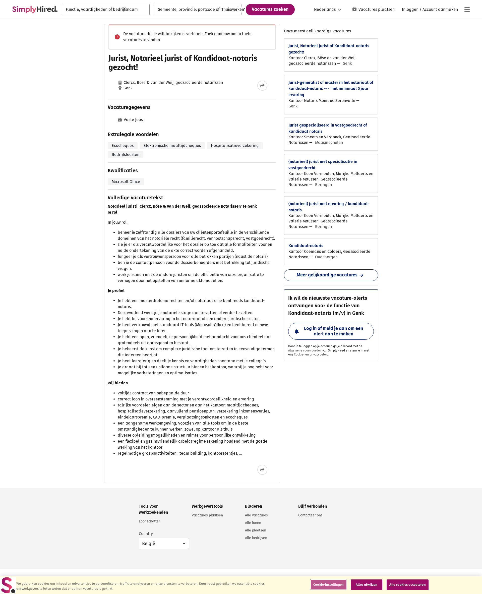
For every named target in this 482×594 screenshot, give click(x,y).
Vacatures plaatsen (376, 9)
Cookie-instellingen (328, 584)
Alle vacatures (256, 515)
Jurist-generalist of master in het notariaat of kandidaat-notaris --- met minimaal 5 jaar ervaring (330, 88)
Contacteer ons (310, 515)
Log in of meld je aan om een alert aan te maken (333, 331)
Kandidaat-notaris (305, 245)
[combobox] (106, 9)
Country (146, 533)
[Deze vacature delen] (262, 86)
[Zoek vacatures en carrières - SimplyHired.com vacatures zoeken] (35, 9)
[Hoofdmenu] (467, 10)
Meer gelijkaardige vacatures (327, 275)
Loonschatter (149, 521)
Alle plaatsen (255, 530)
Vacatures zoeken (270, 9)
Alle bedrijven (256, 538)
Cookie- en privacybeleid (311, 354)
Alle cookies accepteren (407, 584)
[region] (241, 585)
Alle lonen (253, 523)
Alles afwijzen (366, 584)
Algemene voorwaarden (305, 350)
